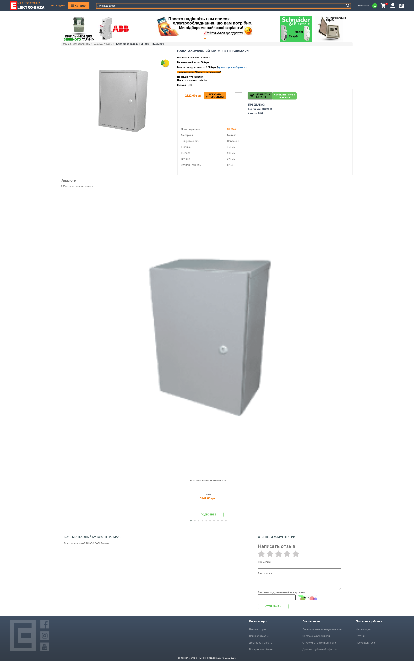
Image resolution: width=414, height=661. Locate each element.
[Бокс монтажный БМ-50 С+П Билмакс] (123, 100)
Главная (66, 44)
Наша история (257, 629)
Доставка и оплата (260, 642)
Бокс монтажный (103, 44)
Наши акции (363, 629)
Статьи (360, 636)
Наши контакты (259, 636)
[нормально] (278, 554)
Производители (365, 642)
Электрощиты (81, 44)
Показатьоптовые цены (215, 95)
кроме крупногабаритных (232, 67)
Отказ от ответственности (319, 642)
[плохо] (270, 554)
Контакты (363, 5)
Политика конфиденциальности (322, 629)
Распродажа (58, 5)
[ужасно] (261, 554)
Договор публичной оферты (319, 649)
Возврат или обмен (260, 649)
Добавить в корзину (263, 95)
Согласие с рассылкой (316, 636)
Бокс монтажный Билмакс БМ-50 (208, 480)
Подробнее (208, 514)
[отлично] (295, 554)
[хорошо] (287, 554)
